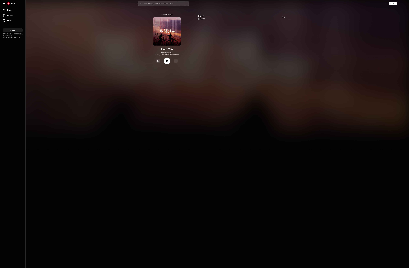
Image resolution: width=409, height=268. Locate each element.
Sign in (393, 3)
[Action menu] (176, 61)
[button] (158, 61)
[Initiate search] (141, 3)
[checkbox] (284, 17)
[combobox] (166, 3)
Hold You (200, 16)
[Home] (11, 3)
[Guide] (4, 3)
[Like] (268, 17)
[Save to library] (158, 61)
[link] (13, 10)
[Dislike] (272, 17)
